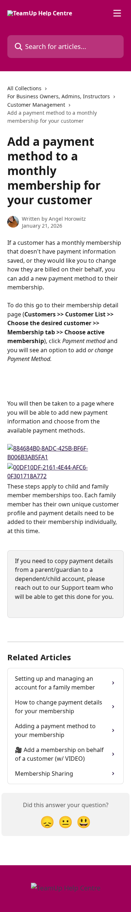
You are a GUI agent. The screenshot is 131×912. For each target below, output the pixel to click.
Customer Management (36, 104)
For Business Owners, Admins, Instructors (58, 96)
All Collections (24, 88)
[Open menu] (117, 13)
